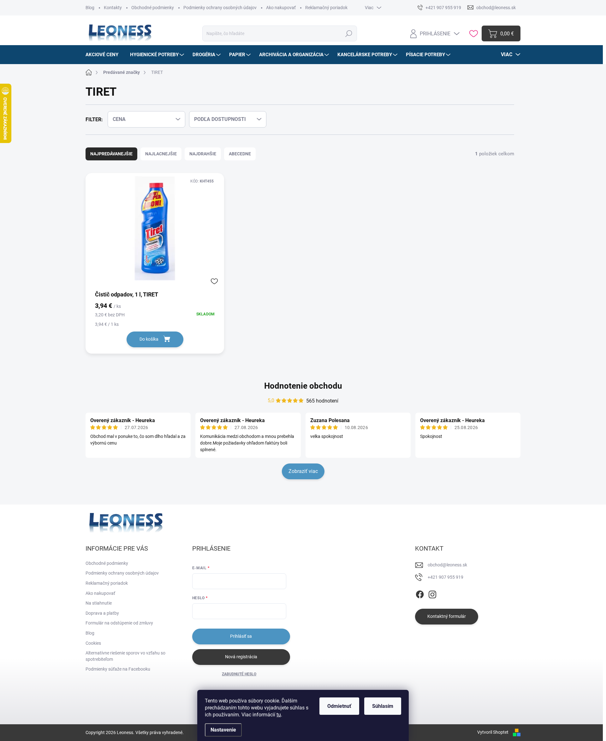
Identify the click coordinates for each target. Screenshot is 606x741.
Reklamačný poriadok (326, 7)
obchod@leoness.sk (447, 564)
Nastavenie (223, 730)
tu (278, 715)
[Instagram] (432, 593)
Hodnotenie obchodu (303, 386)
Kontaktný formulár (446, 616)
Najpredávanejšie (111, 153)
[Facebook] (420, 593)
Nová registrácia (241, 656)
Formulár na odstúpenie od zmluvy (119, 622)
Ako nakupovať (281, 7)
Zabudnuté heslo (239, 674)
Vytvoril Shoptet (492, 732)
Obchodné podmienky (152, 7)
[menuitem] (104, 54)
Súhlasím (382, 706)
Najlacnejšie (161, 153)
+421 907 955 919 (445, 577)
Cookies (93, 643)
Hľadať (349, 33)
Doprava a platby (102, 613)
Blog (90, 7)
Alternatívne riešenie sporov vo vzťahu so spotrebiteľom (125, 656)
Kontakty (113, 7)
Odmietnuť (339, 706)
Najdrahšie (202, 153)
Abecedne (240, 153)
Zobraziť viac (303, 471)
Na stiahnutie (99, 603)
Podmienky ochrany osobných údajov (220, 7)
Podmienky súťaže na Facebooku (118, 669)
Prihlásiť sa (241, 636)
